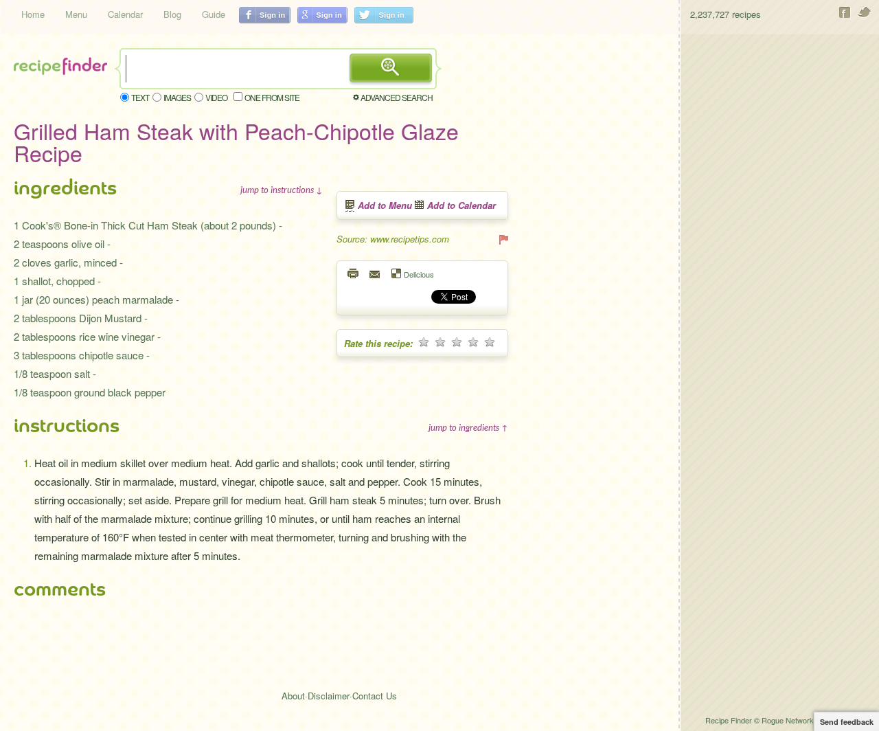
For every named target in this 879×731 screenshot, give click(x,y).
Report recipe (502, 239)
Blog (172, 14)
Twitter (865, 12)
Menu (76, 14)
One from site (271, 97)
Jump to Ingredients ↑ (468, 427)
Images (177, 97)
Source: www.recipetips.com (392, 239)
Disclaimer (329, 695)
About (293, 695)
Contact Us (374, 695)
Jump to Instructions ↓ (281, 189)
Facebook (845, 12)
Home (33, 14)
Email (375, 273)
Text (140, 97)
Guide (213, 14)
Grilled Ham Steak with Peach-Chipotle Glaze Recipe (236, 141)
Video (216, 97)
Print (353, 273)
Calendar (125, 14)
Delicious (419, 274)
